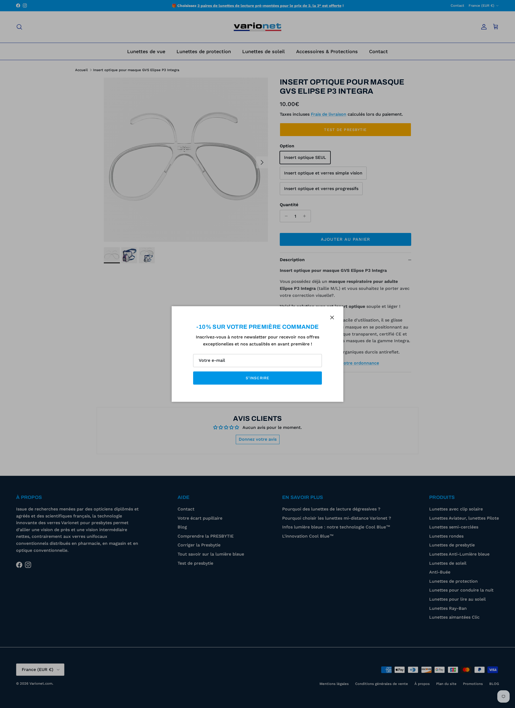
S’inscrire (257, 378)
